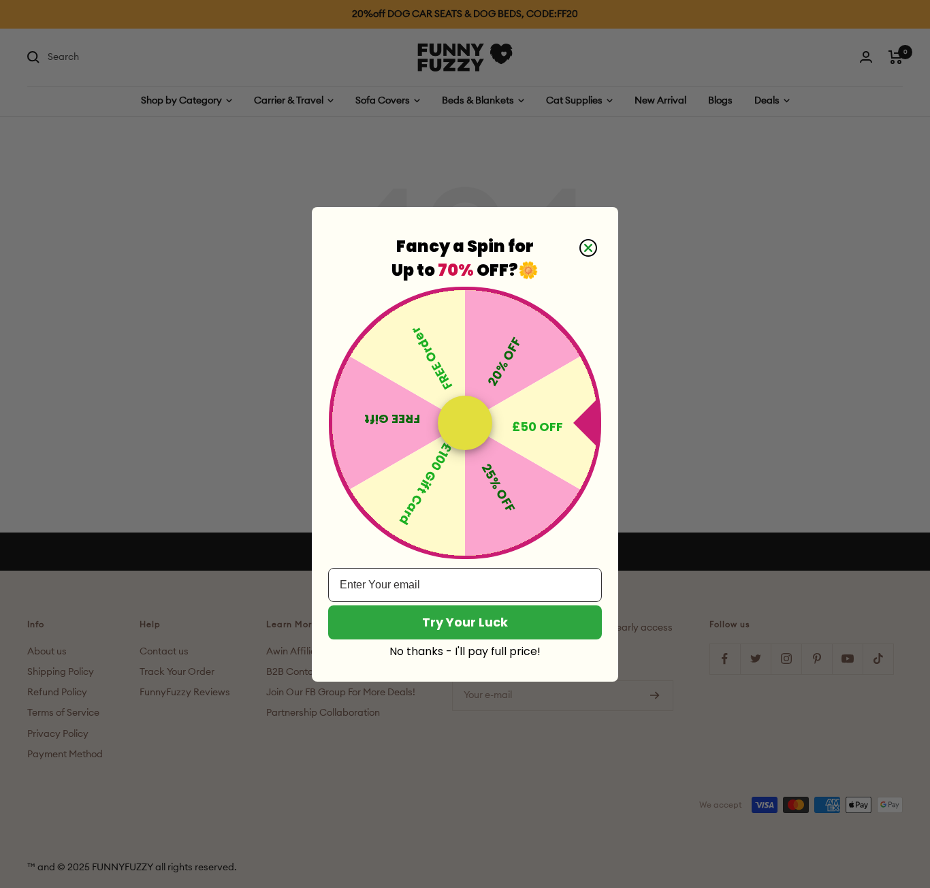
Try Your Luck (465, 622)
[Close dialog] (588, 248)
